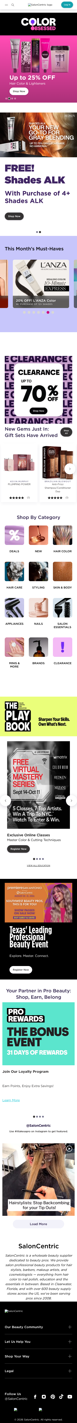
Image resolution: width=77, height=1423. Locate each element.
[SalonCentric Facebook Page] (35, 1397)
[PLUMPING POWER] (19, 462)
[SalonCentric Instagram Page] (43, 1397)
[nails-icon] (38, 607)
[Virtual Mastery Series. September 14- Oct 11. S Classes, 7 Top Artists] (38, 785)
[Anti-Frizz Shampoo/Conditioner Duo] (58, 462)
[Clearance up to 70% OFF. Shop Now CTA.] (38, 390)
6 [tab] (48, 312)
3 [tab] (12, 98)
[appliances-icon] (14, 607)
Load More (30, 1225)
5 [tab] (43, 312)
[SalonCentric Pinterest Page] (52, 1397)
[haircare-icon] (14, 571)
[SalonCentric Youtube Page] (69, 1397)
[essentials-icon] (62, 607)
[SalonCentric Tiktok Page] (61, 1397)
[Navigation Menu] (6, 5)
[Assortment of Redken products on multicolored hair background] (38, 135)
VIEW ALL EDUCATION (38, 865)
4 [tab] (15, 98)
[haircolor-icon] (62, 535)
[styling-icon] (38, 571)
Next (69, 468)
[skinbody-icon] (62, 571)
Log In (67, 4)
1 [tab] (6, 98)
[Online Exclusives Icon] (38, 647)
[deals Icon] (14, 535)
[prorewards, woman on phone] (38, 1033)
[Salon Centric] (40, 4)
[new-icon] (38, 535)
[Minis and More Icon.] (14, 647)
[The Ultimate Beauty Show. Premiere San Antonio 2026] (38, 902)
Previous (5, 800)
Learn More (11, 1100)
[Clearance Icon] (62, 647)
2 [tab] (9, 98)
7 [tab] (52, 312)
